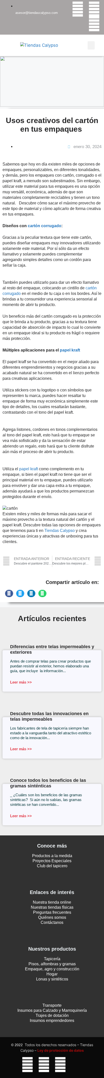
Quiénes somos (52, 917)
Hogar (52, 974)
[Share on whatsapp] (42, 593)
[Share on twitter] (20, 593)
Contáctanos (52, 922)
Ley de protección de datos (60, 1050)
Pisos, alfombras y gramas (52, 964)
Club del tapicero (52, 866)
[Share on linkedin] (31, 593)
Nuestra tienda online (52, 902)
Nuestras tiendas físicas (52, 907)
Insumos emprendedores (52, 1020)
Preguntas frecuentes (52, 912)
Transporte (52, 1005)
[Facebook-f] (77, 9)
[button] (91, 45)
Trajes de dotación (52, 1015)
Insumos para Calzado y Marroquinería (52, 1010)
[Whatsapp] (94, 23)
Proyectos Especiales (52, 861)
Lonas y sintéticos (52, 979)
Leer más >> (21, 682)
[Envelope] (76, 1064)
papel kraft (28, 469)
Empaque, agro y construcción (52, 969)
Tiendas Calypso (60, 530)
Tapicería (52, 959)
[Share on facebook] (9, 593)
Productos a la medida (52, 856)
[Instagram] (94, 9)
